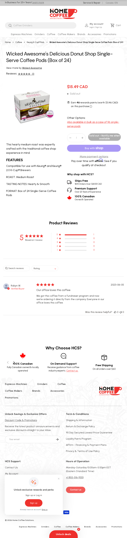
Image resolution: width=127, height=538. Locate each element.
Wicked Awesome (32, 67)
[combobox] (40, 25)
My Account (11, 473)
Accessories (57, 390)
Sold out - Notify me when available (104, 137)
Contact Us (11, 467)
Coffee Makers (13, 390)
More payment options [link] (94, 156)
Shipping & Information (79, 420)
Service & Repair (91, 2)
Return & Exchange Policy (80, 426)
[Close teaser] (78, 529)
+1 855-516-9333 (74, 477)
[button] (116, 25)
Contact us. (72, 370)
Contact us (75, 489)
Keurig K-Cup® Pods (35, 42)
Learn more (38, 2)
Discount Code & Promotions (21, 420)
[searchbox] (16, 268)
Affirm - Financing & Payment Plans (86, 444)
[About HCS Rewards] (91, 106)
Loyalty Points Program (78, 438)
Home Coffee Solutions (23, 520)
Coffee (18, 42)
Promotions (110, 34)
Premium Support (88, 190)
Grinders (42, 384)
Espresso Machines (16, 384)
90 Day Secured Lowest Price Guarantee (89, 432)
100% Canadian (85, 198)
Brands (36, 390)
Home (8, 42)
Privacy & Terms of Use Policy (83, 451)
